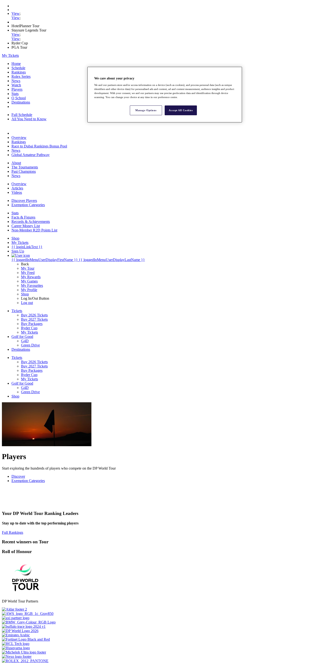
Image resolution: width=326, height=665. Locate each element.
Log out (27, 303)
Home (16, 64)
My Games (29, 281)
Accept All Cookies (181, 110)
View (15, 13)
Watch (16, 85)
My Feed (28, 273)
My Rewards (31, 277)
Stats (15, 94)
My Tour (27, 268)
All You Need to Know (29, 119)
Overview (18, 138)
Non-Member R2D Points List (34, 230)
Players (16, 89)
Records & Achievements (30, 222)
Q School (18, 98)
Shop (25, 294)
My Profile (29, 290)
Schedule (18, 68)
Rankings (18, 72)
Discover (18, 476)
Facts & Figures (23, 217)
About (16, 163)
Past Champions (23, 171)
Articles (17, 188)
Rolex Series (21, 76)
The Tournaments (24, 167)
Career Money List (25, 226)
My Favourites (32, 285)
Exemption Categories (28, 205)
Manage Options (145, 110)
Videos (16, 192)
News (15, 81)
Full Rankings (12, 532)
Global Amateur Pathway (30, 155)
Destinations (20, 102)
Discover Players (24, 201)
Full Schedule (21, 115)
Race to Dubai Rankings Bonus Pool (39, 146)
